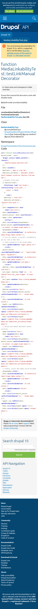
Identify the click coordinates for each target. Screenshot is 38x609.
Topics (5, 471)
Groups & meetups (8, 533)
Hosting (4, 528)
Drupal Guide (6, 546)
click (15, 230)
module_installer (22, 158)
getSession (17, 217)
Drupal (5, 601)
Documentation (7, 542)
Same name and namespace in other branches (17, 88)
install (4, 160)
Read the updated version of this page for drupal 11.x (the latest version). (19, 53)
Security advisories (8, 514)
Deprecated (7, 488)
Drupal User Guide (8, 548)
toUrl (7, 210)
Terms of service (7, 582)
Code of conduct (7, 538)
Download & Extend (9, 557)
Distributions (6, 568)
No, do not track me (24, 11)
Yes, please (10, 11)
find (21, 272)
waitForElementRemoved (9, 396)
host (21, 207)
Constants (7, 478)
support (26, 423)
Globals (6, 480)
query (3, 311)
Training (4, 526)
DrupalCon (5, 535)
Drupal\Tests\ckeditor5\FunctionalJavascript (18, 146)
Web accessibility (7, 575)
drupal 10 (5, 34)
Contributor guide (8, 531)
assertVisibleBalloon (15, 232)
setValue (14, 279)
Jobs (3, 516)
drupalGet (11, 207)
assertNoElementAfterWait (11, 252)
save (8, 195)
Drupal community (11, 428)
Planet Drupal (6, 506)
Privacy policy (6, 585)
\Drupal (5, 158)
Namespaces (7, 485)
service (11, 158)
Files (4, 483)
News (3, 503)
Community (5, 520)
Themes (4, 565)
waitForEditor (12, 212)
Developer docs (7, 550)
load (15, 185)
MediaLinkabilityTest (9, 127)
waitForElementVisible (21, 225)
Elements (6, 492)
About (3, 572)
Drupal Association (8, 578)
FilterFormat (8, 185)
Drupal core (5, 560)
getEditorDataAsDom (8, 306)
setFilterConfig (7, 188)
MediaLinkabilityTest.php (15, 40)
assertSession (26, 215)
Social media (6, 509)
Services (6, 490)
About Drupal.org (7, 580)
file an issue (13, 423)
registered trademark (20, 601)
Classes (6, 473)
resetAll (11, 168)
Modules (4, 563)
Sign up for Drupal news (10, 511)
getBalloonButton (14, 244)
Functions (6, 476)
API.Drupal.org (6, 553)
